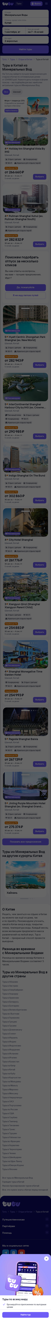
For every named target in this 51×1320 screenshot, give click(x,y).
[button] (25, 1315)
